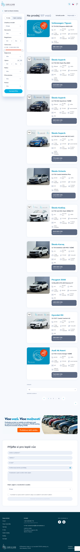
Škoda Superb (58, 60)
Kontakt (4, 538)
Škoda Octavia (59, 171)
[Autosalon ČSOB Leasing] (40, 424)
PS (21, 60)
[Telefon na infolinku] (69, 4)
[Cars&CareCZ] (59, 522)
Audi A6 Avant (59, 350)
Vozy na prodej (6, 524)
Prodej (8, 18)
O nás (4, 530)
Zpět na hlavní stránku (11, 11)
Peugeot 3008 (59, 280)
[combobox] (38, 468)
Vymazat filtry (13, 91)
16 (58, 398)
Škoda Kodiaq (58, 208)
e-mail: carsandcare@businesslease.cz (34, 525)
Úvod (3, 521)
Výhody (4, 527)
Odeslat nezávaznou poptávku (40, 499)
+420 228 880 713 (29, 521)
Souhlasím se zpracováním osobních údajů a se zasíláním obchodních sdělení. (31, 494)
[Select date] (70, 468)
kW (18, 60)
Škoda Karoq (58, 244)
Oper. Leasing (17, 18)
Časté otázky (6, 533)
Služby (4, 536)
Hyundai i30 (57, 315)
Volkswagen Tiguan (61, 23)
